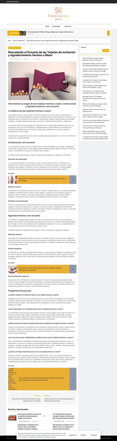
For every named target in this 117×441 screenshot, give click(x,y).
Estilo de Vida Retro (14, 47)
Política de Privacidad (104, 438)
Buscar (83, 47)
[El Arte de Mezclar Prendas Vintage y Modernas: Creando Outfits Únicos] (23, 34)
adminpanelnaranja (15, 59)
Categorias (56, 26)
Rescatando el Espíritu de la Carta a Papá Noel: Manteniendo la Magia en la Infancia (29, 416)
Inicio (47, 26)
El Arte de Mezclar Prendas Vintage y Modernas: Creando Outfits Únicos (50, 32)
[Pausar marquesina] (108, 33)
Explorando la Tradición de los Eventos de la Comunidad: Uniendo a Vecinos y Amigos (28, 427)
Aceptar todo (73, 435)
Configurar (94, 435)
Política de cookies (50, 437)
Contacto (67, 26)
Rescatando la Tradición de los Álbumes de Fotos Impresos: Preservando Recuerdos (63, 427)
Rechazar (83, 435)
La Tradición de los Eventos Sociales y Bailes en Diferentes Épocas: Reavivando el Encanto (63, 416)
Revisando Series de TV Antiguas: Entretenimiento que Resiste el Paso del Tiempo (94, 98)
